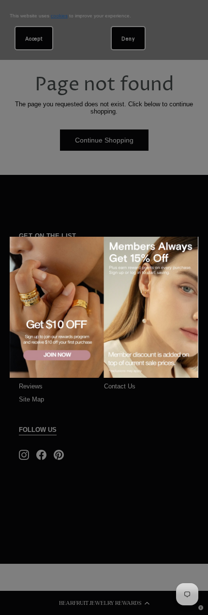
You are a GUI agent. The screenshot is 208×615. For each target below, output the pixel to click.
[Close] (189, 245)
